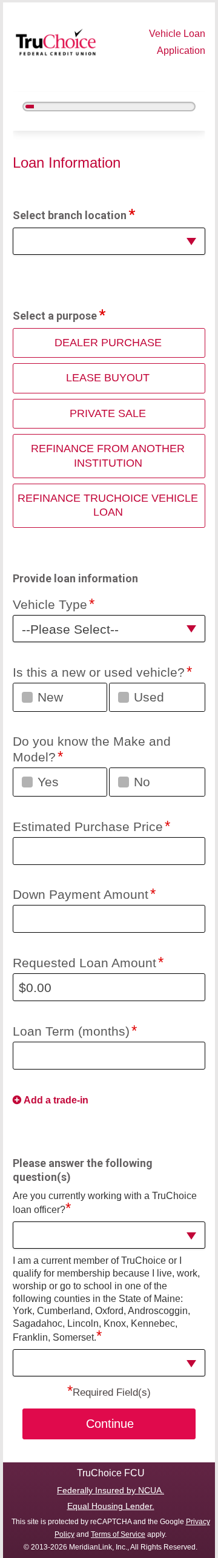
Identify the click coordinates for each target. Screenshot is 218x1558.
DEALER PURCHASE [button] (108, 343)
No (142, 782)
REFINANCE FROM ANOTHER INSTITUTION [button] (108, 455)
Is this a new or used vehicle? (99, 672)
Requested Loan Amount (84, 963)
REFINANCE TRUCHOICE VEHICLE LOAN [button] (108, 505)
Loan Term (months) (71, 1031)
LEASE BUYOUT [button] (108, 378)
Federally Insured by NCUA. (110, 1490)
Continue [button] (110, 1423)
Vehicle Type (50, 604)
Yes (48, 782)
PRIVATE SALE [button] (108, 413)
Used (149, 697)
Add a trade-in (56, 1100)
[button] (109, 241)
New (50, 697)
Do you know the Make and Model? (92, 749)
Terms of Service (118, 1534)
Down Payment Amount (80, 894)
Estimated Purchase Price (88, 826)
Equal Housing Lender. (110, 1506)
